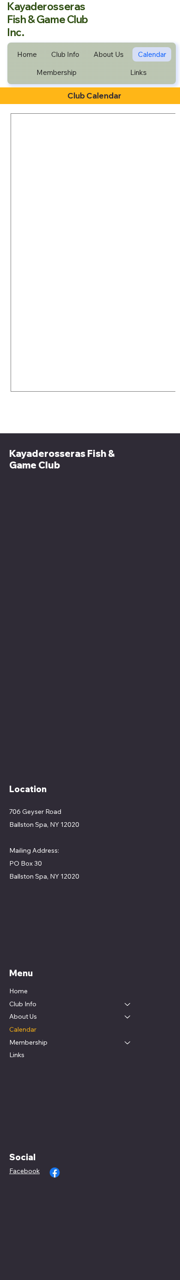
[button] (65, 54)
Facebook (24, 1171)
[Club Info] (127, 1004)
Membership (28, 1042)
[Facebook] (54, 1172)
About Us (23, 1016)
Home (18, 991)
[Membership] (127, 1042)
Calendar (22, 1029)
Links (16, 1055)
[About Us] (127, 1016)
